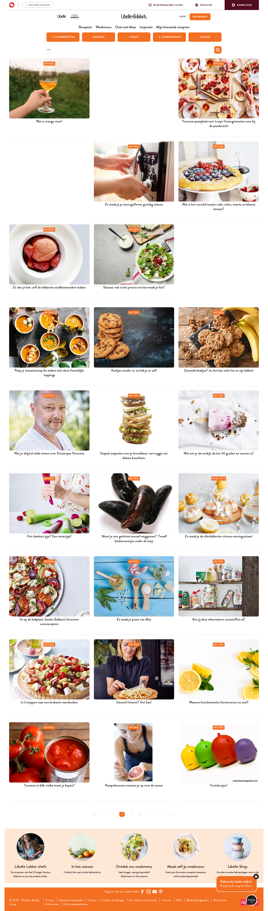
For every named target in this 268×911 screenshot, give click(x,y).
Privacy (49, 900)
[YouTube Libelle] (154, 891)
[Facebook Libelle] (142, 891)
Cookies (92, 900)
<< (95, 814)
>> (173, 814)
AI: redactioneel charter (143, 900)
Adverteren (52, 904)
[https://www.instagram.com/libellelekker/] (148, 891)
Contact (166, 900)
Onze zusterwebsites (75, 904)
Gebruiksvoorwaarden (70, 900)
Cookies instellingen (113, 900)
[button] (242, 5)
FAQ (179, 900)
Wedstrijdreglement (197, 900)
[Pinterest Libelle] (161, 891)
